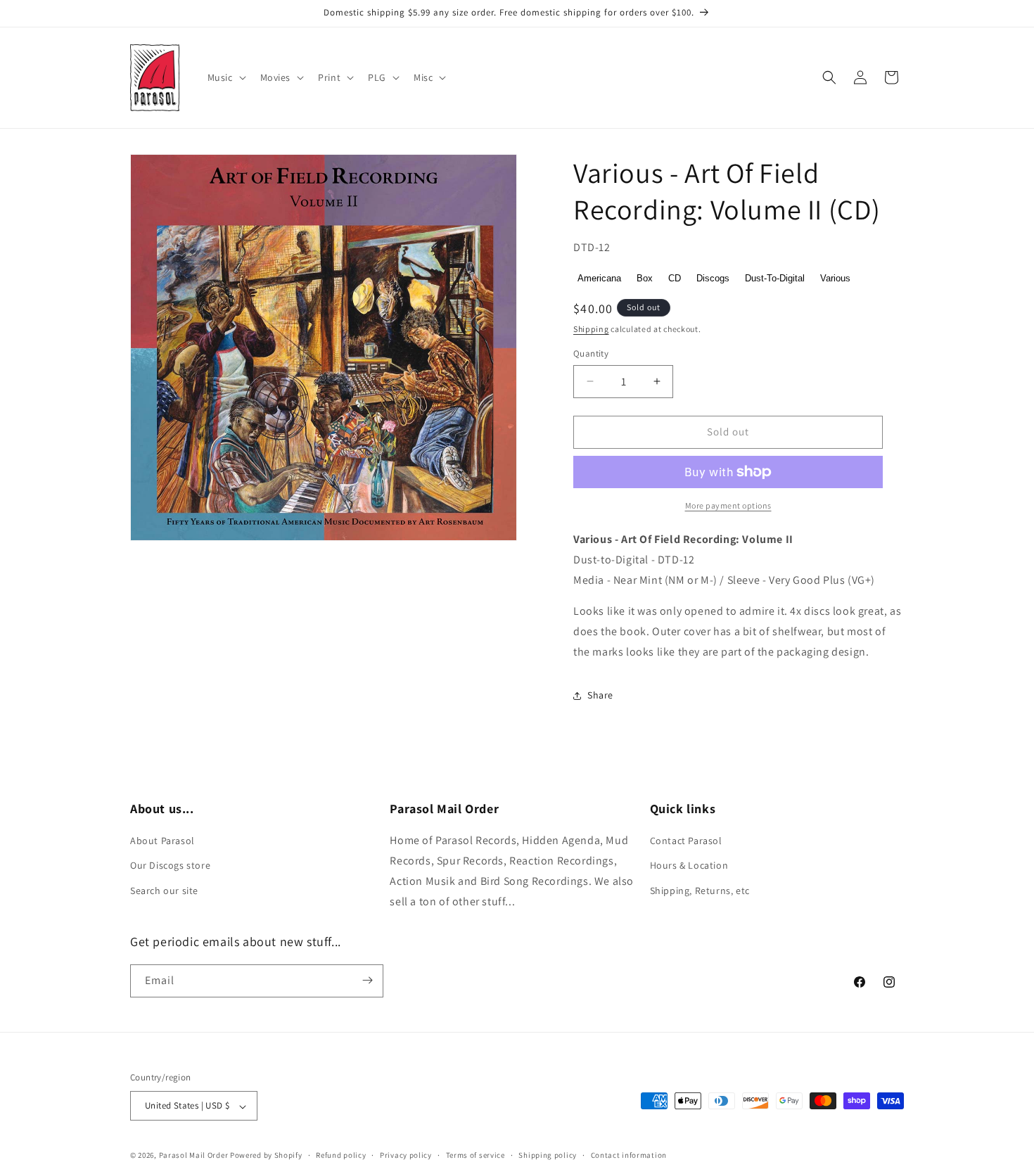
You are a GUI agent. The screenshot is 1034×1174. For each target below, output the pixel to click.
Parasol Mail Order (194, 1156)
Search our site (164, 890)
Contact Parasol (686, 841)
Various (835, 278)
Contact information (629, 1155)
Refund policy (341, 1155)
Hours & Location (689, 866)
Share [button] (600, 695)
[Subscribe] (367, 980)
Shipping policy (547, 1155)
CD (674, 278)
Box (645, 278)
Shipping (591, 329)
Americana (599, 278)
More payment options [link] (728, 505)
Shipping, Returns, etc (700, 890)
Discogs (712, 278)
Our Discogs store (170, 866)
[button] (225, 77)
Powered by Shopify (266, 1156)
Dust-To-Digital (775, 278)
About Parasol (162, 841)
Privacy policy (406, 1155)
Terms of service (475, 1155)
